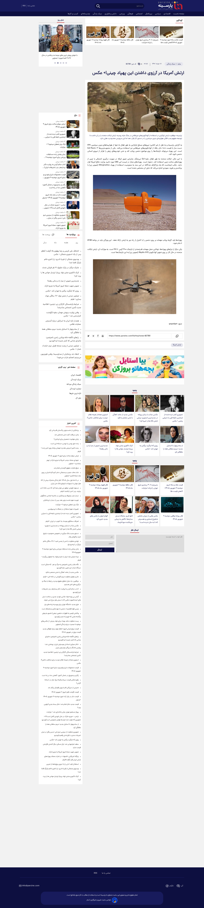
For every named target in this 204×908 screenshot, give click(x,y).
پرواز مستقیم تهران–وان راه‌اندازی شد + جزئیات (62, 712)
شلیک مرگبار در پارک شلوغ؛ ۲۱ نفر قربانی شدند (60, 267)
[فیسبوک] (98, 336)
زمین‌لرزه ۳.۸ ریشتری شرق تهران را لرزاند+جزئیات (147, 41)
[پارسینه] (169, 6)
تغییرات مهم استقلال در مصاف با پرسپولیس (63, 509)
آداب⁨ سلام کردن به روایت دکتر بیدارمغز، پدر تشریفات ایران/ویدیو (54, 166)
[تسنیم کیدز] (134, 368)
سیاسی (158, 13)
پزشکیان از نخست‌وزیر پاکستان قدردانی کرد (64, 430)
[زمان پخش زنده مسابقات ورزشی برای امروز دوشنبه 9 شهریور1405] (73, 154)
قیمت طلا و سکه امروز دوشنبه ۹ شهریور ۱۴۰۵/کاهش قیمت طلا (171, 41)
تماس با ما (31, 6)
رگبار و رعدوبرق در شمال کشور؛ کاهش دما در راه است (53, 186)
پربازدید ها (71, 234)
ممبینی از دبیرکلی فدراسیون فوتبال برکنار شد (63, 687)
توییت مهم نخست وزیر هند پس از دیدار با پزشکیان (61, 500)
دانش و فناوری (111, 13)
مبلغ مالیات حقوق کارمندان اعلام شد (66, 468)
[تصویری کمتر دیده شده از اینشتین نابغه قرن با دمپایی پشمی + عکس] (172, 403)
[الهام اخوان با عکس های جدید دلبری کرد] (97, 504)
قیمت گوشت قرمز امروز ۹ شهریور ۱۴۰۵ (65, 692)
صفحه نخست (178, 13)
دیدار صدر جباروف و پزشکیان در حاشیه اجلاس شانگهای (60, 496)
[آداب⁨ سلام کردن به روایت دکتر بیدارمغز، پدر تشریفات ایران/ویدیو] (73, 165)
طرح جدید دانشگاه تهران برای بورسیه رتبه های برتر (61, 604)
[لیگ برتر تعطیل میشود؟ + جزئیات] (73, 144)
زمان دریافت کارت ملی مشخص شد (66, 435)
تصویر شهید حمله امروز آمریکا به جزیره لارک (54, 227)
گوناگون (179, 20)
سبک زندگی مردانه (74, 384)
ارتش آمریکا (177, 345)
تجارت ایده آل (75, 388)
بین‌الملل (149, 13)
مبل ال (78, 398)
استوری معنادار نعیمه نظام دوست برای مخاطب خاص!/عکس (97, 418)
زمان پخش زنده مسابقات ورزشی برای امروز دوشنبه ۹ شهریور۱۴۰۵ (55, 156)
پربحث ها (46, 234)
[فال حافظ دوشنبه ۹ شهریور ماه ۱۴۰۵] (122, 32)
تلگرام (172, 886)
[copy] (176, 336)
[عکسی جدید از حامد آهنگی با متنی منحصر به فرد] (122, 403)
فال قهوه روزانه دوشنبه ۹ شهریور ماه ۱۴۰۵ (97, 41)
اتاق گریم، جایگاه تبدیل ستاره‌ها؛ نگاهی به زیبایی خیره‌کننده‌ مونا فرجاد (123, 519)
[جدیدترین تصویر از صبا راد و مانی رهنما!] (97, 434)
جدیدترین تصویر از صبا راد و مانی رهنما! (97, 447)
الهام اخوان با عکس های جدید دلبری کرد (99, 518)
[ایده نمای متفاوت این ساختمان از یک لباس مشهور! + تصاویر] (60, 38)
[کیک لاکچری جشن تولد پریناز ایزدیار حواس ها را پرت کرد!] (122, 434)
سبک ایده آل (76, 379)
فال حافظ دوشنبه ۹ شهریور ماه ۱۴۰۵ (122, 41)
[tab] (66, 63)
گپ (182, 886)
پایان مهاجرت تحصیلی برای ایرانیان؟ (66, 439)
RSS (24, 6)
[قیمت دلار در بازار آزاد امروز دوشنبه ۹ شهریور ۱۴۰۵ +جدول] (73, 195)
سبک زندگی (97, 13)
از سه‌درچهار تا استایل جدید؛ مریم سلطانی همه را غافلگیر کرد (173, 449)
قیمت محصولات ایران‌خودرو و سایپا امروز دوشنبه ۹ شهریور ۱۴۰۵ (54, 176)
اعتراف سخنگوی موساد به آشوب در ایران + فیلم (62, 521)
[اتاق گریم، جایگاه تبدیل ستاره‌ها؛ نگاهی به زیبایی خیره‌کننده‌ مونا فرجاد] (122, 504)
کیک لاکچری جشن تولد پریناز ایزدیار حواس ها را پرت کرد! (124, 449)
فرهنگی (130, 13)
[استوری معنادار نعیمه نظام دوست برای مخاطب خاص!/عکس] (97, 403)
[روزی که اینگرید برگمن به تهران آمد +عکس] (147, 434)
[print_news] (102, 336)
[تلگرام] (93, 336)
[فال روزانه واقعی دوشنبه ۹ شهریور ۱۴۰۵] (172, 504)
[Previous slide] (42, 38)
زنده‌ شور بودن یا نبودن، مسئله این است (65, 443)
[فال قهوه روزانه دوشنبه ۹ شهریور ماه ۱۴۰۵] (98, 32)
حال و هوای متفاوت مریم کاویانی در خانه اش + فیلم (61, 577)
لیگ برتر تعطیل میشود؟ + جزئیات (55, 146)
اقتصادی (167, 13)
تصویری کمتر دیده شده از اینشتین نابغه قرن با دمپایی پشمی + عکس (173, 418)
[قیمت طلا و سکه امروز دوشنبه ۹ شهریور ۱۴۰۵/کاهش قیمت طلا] (171, 32)
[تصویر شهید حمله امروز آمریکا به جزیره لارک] (73, 225)
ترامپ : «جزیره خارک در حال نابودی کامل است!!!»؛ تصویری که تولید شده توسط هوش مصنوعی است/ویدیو (54, 206)
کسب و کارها (73, 13)
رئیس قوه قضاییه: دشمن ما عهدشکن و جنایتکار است (60, 609)
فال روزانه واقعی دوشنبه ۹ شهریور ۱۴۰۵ (173, 518)
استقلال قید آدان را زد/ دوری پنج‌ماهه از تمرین (62, 764)
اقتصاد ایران (76, 375)
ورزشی (122, 13)
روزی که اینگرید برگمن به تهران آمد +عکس (149, 447)
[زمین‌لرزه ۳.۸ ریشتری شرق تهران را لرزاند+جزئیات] (146, 32)
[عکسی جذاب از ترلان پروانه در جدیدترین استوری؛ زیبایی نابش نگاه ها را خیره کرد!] (147, 403)
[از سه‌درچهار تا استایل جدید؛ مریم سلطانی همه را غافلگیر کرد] (172, 434)
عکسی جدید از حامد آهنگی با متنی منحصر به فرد (123, 416)
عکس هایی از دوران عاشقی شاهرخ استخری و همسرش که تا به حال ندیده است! (148, 519)
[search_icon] (98, 6)
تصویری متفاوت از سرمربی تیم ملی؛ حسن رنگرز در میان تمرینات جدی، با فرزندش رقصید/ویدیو (54, 217)
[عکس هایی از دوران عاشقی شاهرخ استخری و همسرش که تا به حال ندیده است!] (147, 504)
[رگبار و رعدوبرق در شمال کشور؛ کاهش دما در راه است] (73, 185)
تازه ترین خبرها (75, 393)
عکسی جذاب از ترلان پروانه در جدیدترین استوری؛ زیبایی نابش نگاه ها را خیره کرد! (147, 418)
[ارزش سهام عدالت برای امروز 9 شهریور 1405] (73, 124)
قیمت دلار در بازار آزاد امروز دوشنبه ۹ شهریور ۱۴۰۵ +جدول (53, 196)
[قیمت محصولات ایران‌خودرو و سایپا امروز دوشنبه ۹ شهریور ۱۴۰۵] (73, 175)
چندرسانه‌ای (85, 13)
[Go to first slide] (79, 38)
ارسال (99, 549)
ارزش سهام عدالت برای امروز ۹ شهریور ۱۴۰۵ (54, 126)
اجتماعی (139, 13)
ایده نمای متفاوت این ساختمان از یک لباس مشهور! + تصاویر (59, 57)
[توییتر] (88, 336)
